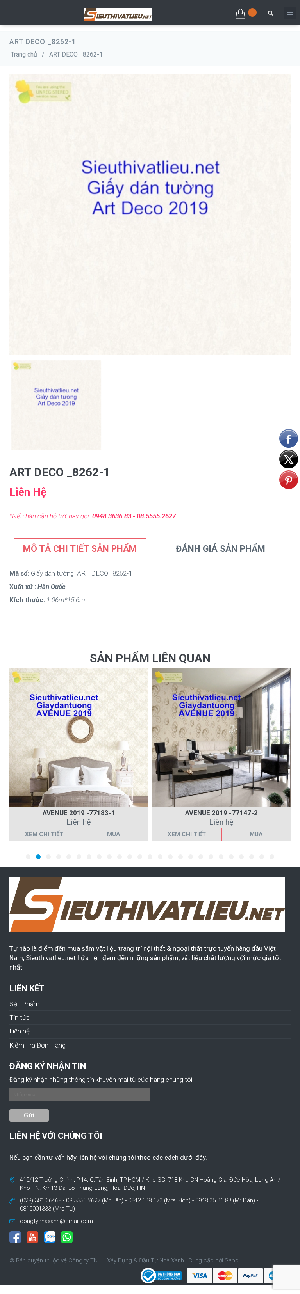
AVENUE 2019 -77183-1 (79, 813)
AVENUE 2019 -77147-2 (221, 813)
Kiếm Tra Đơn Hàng (37, 1045)
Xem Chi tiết (44, 834)
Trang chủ (24, 54)
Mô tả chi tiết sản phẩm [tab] (80, 549)
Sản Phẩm (24, 1004)
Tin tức (19, 1017)
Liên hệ (19, 1031)
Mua (113, 834)
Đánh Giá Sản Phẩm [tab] (220, 549)
